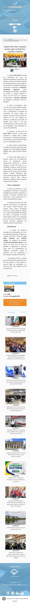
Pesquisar (15, 20)
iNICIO (4, 39)
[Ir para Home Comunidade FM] (15, 5)
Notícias (10, 39)
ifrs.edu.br (14, 276)
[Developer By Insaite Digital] (4, 598)
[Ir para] (15, 60)
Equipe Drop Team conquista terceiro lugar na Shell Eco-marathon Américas (15, 40)
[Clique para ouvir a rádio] (15, 27)
